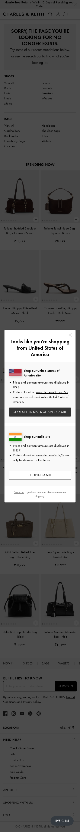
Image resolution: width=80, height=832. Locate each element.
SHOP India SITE (40, 475)
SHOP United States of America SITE (40, 412)
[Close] (70, 335)
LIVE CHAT (62, 821)
